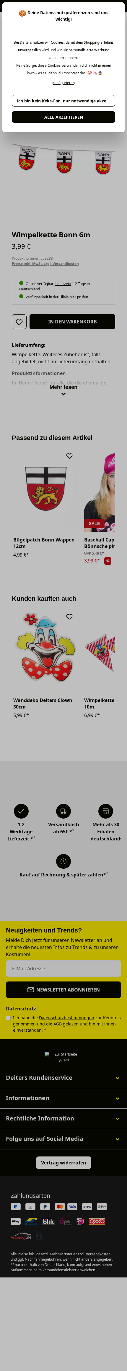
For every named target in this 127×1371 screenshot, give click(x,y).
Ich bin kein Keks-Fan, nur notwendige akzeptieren (66, 101)
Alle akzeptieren (63, 117)
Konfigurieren (63, 83)
